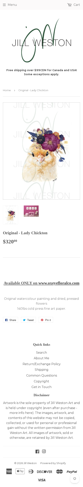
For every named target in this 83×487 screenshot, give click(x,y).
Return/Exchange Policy (42, 364)
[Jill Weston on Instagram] (44, 452)
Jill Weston (30, 463)
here (28, 413)
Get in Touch (41, 387)
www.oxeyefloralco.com (59, 283)
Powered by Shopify (53, 463)
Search (41, 352)
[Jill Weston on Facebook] (37, 452)
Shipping (41, 370)
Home (7, 90)
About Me (41, 358)
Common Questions (41, 375)
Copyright (41, 381)
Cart (76, 5)
